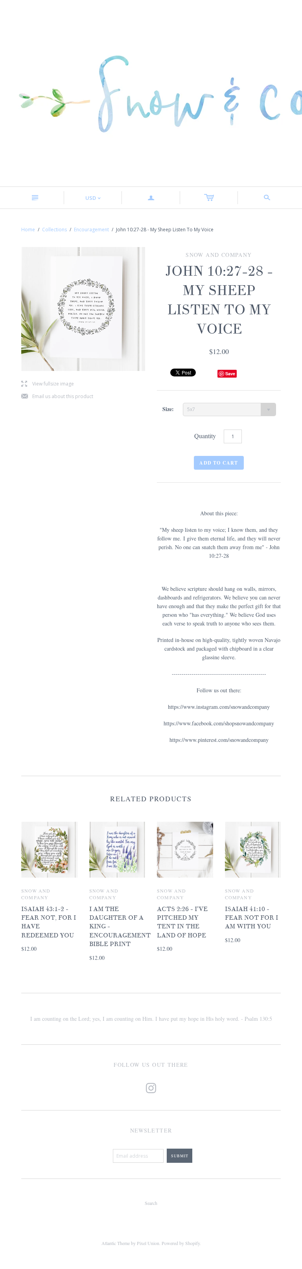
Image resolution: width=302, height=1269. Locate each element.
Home (28, 229)
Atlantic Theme (115, 1243)
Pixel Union (148, 1243)
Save (230, 373)
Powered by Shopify (181, 1243)
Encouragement (91, 229)
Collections (54, 229)
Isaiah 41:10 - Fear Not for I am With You (251, 918)
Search (151, 1203)
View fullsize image (47, 384)
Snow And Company (36, 893)
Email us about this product (57, 396)
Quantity (205, 436)
